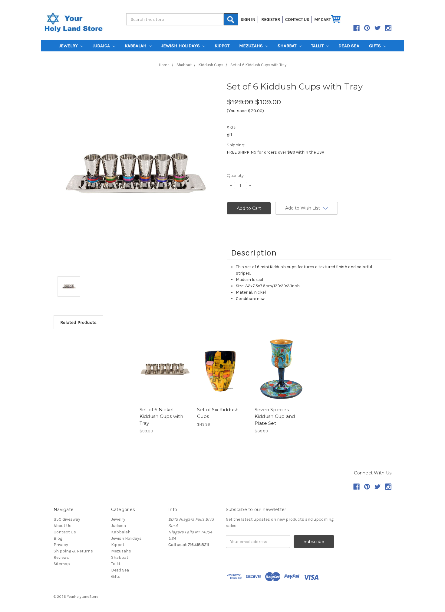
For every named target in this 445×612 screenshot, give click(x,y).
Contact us (297, 19)
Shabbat (288, 45)
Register (270, 19)
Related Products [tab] (78, 322)
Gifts (375, 45)
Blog (58, 538)
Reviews (61, 557)
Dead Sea (348, 45)
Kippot (222, 45)
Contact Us (65, 532)
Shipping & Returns (73, 551)
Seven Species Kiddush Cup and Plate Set (275, 416)
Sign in (248, 19)
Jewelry (69, 45)
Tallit (318, 45)
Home (164, 65)
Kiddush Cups (211, 65)
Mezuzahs (251, 45)
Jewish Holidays (181, 45)
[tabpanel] (165, 385)
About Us (62, 525)
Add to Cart (165, 369)
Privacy (61, 544)
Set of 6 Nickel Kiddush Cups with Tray (161, 416)
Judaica (102, 45)
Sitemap (62, 563)
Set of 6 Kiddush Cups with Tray (258, 65)
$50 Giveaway (67, 519)
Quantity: (236, 175)
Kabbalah (136, 45)
